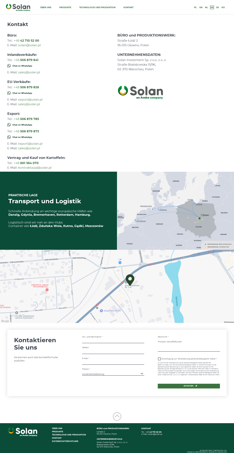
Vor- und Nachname (91, 337)
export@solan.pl (30, 99)
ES (217, 8)
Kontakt (128, 8)
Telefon (85, 348)
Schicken (189, 386)
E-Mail (85, 358)
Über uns (45, 8)
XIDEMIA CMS (222, 452)
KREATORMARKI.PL (201, 452)
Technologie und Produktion (97, 8)
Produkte (65, 8)
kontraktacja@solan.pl (35, 167)
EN (200, 8)
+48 (26, 40)
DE (212, 8)
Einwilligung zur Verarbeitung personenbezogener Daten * (189, 359)
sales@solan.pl (29, 72)
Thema (85, 369)
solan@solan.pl (29, 45)
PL (195, 8)
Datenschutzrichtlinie (65, 441)
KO (223, 8)
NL (206, 8)
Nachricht (162, 337)
